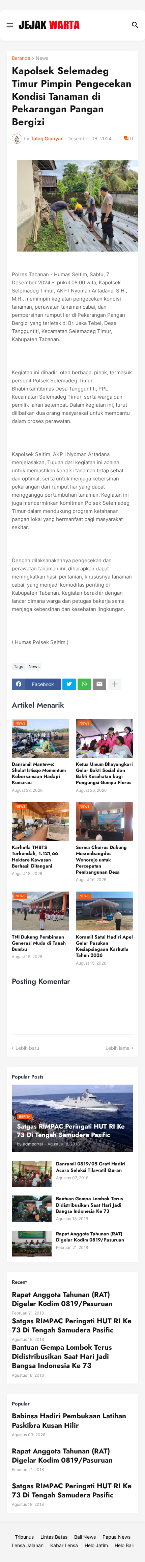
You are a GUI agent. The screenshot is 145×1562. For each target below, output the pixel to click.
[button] (9, 25)
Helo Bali (124, 1545)
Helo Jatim (96, 1545)
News (42, 58)
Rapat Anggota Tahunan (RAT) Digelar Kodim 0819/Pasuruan (90, 1237)
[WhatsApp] (84, 684)
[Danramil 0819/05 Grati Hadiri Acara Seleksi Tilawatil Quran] (32, 1174)
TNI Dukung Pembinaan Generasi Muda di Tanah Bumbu (39, 943)
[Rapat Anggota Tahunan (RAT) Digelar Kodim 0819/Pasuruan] (32, 1244)
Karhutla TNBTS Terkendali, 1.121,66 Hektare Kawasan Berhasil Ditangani (35, 856)
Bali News (85, 1537)
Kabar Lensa (64, 1545)
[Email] (99, 684)
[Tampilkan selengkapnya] (114, 684)
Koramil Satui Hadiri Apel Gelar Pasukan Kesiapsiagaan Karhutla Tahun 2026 (104, 946)
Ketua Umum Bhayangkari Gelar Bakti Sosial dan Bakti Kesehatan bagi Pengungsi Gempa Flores (104, 773)
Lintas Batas (53, 1537)
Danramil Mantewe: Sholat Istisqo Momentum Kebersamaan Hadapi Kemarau (39, 773)
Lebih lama (117, 1048)
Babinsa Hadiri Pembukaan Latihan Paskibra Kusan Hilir (69, 1421)
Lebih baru (27, 1048)
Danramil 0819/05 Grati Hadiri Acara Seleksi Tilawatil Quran (90, 1167)
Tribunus (24, 1537)
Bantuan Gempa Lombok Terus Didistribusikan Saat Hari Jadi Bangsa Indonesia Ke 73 (89, 1205)
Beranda (21, 58)
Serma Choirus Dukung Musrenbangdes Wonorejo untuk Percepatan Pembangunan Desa (101, 859)
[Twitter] (69, 684)
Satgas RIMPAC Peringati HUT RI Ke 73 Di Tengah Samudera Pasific (72, 1326)
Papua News (116, 1537)
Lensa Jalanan (28, 1545)
